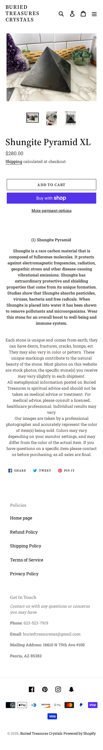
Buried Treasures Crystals (23, 13)
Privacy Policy (24, 573)
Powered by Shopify (80, 733)
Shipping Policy (25, 546)
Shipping (14, 161)
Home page (21, 518)
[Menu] (94, 13)
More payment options (52, 210)
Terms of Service (26, 560)
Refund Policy (24, 532)
